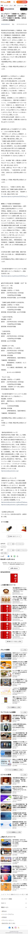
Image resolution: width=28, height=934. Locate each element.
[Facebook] (8, 556)
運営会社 (4, 911)
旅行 (15, 5)
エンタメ (6, 5)
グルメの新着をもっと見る (14, 707)
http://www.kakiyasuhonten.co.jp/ (9, 471)
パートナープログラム (7, 914)
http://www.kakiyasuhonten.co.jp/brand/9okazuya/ (14, 504)
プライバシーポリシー (7, 920)
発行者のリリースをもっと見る (14, 641)
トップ (2, 894)
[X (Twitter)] (11, 556)
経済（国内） (4, 553)
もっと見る (23, 649)
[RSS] (18, 928)
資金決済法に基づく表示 (8, 923)
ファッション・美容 (22, 5)
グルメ (11, 5)
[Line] (14, 556)
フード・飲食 (11, 543)
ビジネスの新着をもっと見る (14, 832)
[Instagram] (15, 928)
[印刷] (17, 556)
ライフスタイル (19, 543)
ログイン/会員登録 (22, 2)
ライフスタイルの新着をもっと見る (14, 769)
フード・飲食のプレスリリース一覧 (15, 894)
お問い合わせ (14, 568)
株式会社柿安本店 (5, 24)
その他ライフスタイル (21, 550)
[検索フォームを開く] (14, 2)
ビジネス (3, 546)
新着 (2, 5)
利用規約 (4, 917)
